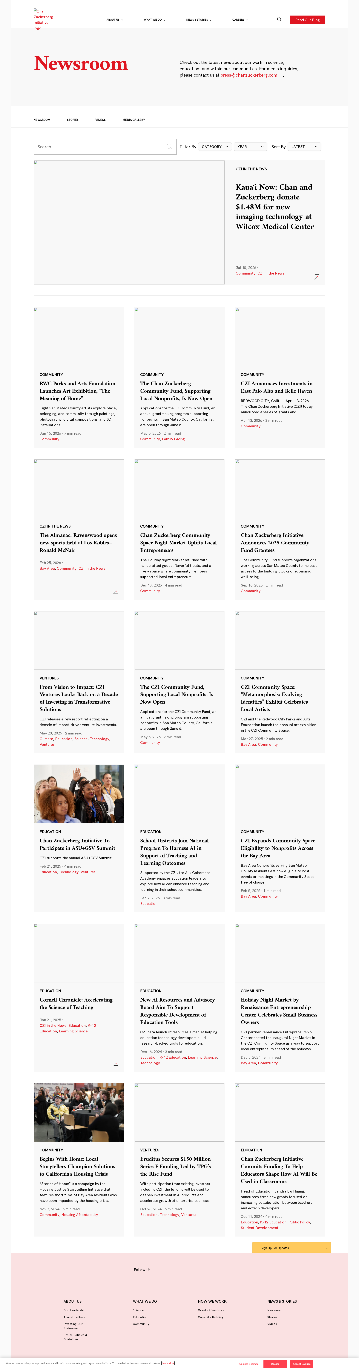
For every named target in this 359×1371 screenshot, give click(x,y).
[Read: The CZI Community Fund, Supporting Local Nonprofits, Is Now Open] (179, 682)
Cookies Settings (248, 1363)
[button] (215, 147)
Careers (238, 19)
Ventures (47, 744)
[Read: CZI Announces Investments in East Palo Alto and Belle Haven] (280, 377)
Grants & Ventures (211, 1310)
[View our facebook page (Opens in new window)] (160, 1269)
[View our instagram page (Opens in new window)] (172, 1269)
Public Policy (299, 1222)
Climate (46, 738)
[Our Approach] (44, 19)
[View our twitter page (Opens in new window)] (209, 1269)
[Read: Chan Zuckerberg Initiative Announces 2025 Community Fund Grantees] (280, 529)
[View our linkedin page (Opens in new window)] (196, 1269)
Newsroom (42, 120)
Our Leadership (75, 1310)
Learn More (168, 1363)
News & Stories (197, 19)
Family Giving (173, 439)
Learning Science (73, 1031)
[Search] (279, 20)
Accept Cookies (302, 1363)
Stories (73, 120)
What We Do (153, 19)
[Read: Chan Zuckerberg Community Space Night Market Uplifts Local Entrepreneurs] (179, 529)
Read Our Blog (307, 19)
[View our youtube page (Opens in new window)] (221, 1269)
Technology (99, 738)
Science (81, 738)
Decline (275, 1363)
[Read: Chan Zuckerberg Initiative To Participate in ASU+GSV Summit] (79, 838)
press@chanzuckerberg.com (248, 75)
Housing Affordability (79, 1214)
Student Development (259, 1227)
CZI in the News (270, 273)
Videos (100, 120)
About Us (113, 19)
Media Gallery (133, 120)
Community (245, 273)
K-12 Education (172, 1057)
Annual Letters (74, 1317)
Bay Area (47, 568)
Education (63, 738)
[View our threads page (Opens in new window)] (184, 1269)
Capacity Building (210, 1317)
